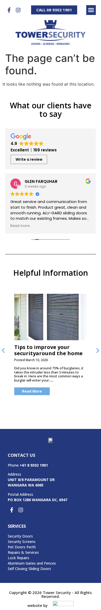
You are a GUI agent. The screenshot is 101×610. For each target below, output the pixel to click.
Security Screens (21, 541)
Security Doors (20, 536)
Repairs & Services (23, 552)
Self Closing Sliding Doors (29, 568)
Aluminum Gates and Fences (32, 563)
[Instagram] (18, 10)
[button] (91, 10)
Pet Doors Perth (22, 546)
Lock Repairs (18, 557)
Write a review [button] (29, 159)
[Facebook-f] (9, 10)
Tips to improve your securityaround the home (48, 350)
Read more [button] (20, 226)
